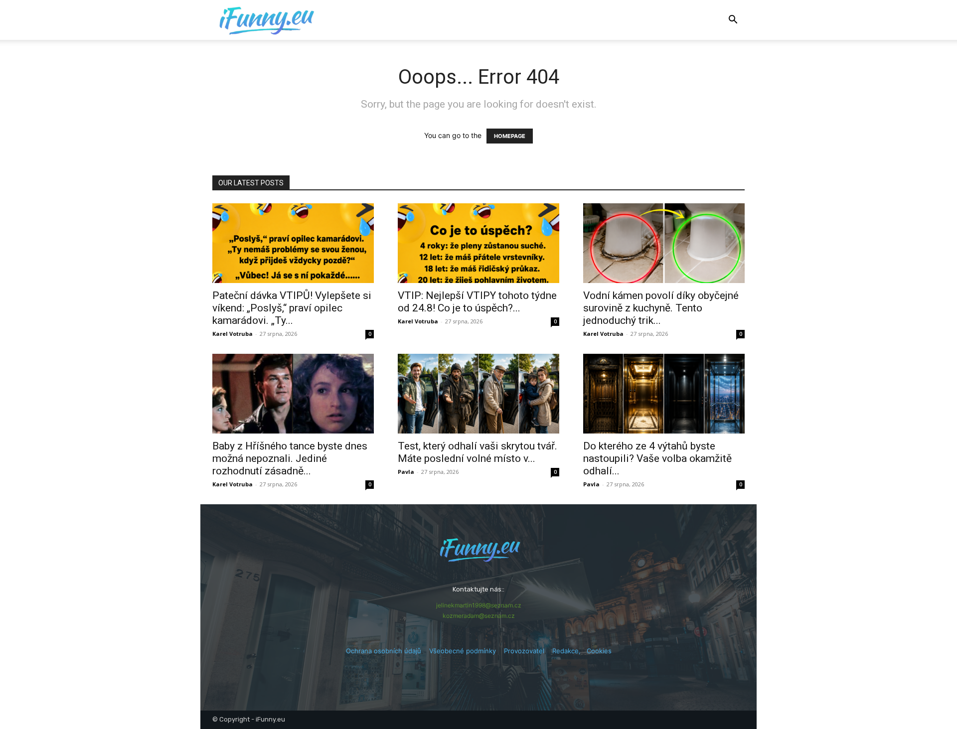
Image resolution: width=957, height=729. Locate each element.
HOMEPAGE (509, 136)
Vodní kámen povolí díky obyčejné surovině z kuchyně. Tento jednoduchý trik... (661, 308)
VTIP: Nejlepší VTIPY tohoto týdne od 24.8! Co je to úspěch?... (477, 302)
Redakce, (569, 651)
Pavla (406, 471)
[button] (733, 20)
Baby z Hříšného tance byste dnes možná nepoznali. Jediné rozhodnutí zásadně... (289, 458)
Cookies (599, 651)
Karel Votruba (232, 333)
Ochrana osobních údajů (383, 651)
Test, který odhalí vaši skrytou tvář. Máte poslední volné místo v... (477, 452)
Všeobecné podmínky (462, 651)
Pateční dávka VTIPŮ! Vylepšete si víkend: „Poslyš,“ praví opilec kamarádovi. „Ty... (291, 308)
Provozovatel (524, 651)
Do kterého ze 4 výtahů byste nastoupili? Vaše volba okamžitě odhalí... (657, 458)
